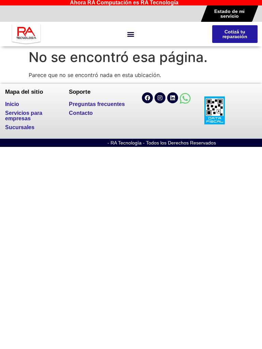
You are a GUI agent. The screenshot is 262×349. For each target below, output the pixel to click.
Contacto (81, 113)
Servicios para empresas (23, 115)
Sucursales (19, 127)
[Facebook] (147, 97)
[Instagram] (160, 97)
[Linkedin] (172, 97)
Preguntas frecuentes (97, 104)
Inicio (12, 104)
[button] (130, 34)
